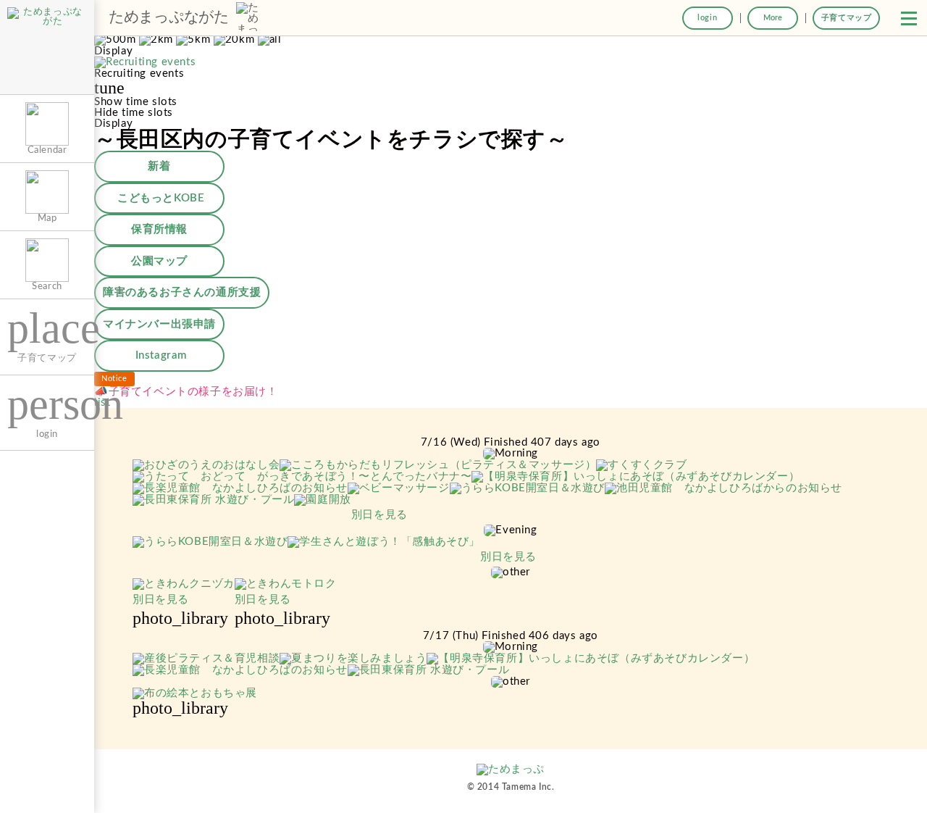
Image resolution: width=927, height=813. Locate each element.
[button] (909, 18)
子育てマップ (846, 18)
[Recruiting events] (145, 62)
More (772, 18)
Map (47, 218)
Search (47, 286)
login (707, 18)
